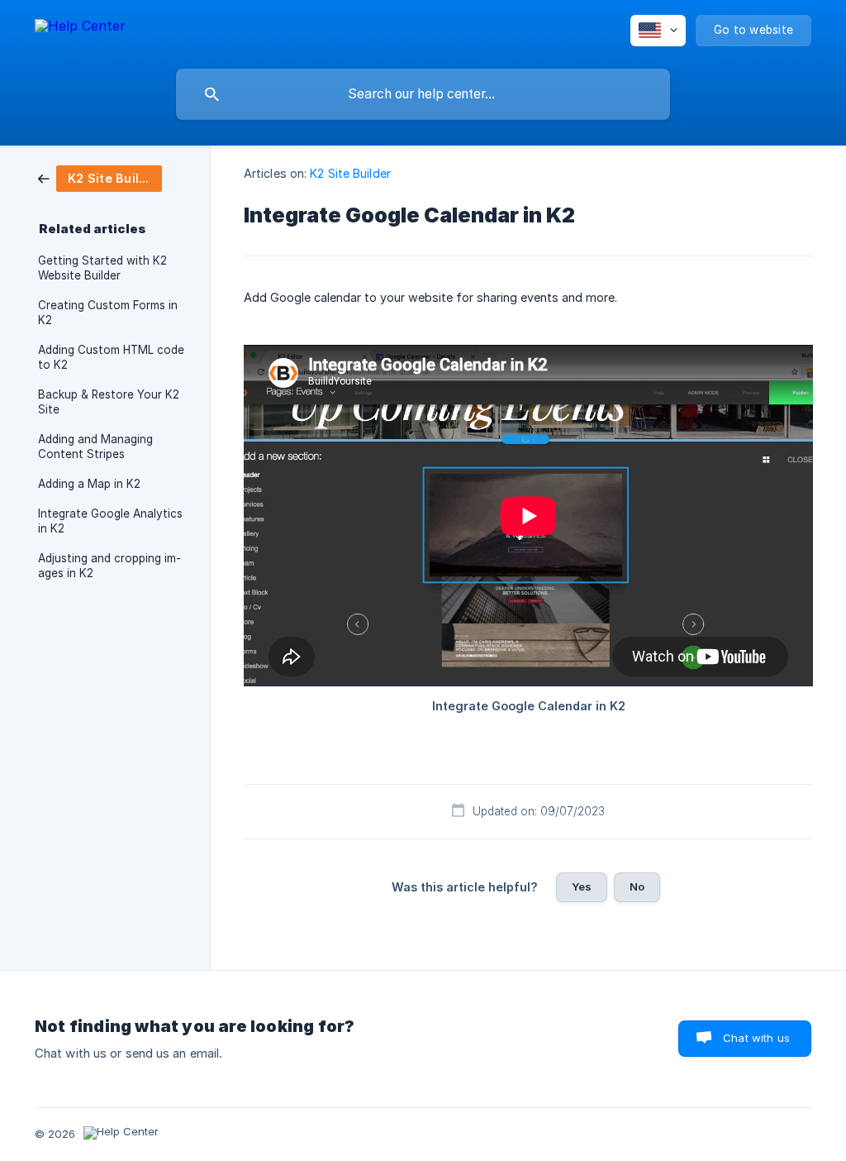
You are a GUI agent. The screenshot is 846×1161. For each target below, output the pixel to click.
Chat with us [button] (756, 1037)
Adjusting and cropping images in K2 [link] (109, 566)
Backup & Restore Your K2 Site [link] (108, 402)
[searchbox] (423, 94)
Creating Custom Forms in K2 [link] (108, 313)
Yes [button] (582, 886)
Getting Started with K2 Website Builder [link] (102, 268)
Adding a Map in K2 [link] (89, 483)
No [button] (637, 886)
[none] (80, 28)
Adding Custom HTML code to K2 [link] (111, 357)
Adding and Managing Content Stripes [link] (95, 446)
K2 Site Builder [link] (350, 173)
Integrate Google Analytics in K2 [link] (110, 521)
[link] (100, 177)
